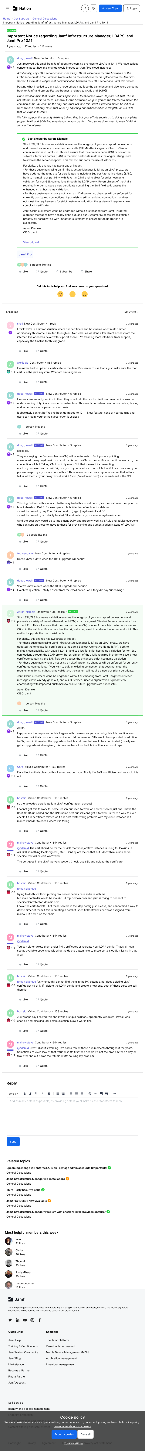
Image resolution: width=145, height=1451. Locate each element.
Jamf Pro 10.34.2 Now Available (26, 1200)
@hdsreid (23, 848)
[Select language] (93, 8)
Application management (61, 1358)
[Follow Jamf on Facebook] (40, 1320)
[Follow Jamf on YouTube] (25, 1320)
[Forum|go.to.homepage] (22, 8)
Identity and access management (29, 1408)
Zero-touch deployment (60, 1346)
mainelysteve (25, 842)
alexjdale (22, 362)
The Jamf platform (57, 1340)
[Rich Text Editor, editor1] (72, 1116)
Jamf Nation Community (23, 1352)
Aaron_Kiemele (26, 611)
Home (6, 18)
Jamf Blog (14, 1358)
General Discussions (44, 18)
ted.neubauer (25, 553)
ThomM (20, 1261)
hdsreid (21, 798)
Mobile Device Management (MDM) (67, 1352)
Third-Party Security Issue (23, 1189)
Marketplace (16, 1364)
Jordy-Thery (23, 1272)
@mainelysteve (26, 888)
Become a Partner (19, 1370)
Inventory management (60, 1364)
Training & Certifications (23, 1346)
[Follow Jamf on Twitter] (10, 1320)
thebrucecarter (24, 1283)
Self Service (15, 1402)
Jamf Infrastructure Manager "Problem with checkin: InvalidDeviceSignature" (56, 1211)
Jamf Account (16, 1382)
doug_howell (24, 58)
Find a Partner (17, 1376)
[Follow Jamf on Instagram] (32, 1320)
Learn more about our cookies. (72, 1426)
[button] (7, 9)
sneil (20, 323)
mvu (18, 1239)
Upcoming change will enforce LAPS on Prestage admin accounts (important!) (56, 1167)
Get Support (21, 18)
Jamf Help (14, 1340)
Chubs (19, 1250)
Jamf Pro (25, 254)
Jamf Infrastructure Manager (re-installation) (35, 1178)
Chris (20, 766)
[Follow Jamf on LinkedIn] (17, 1320)
